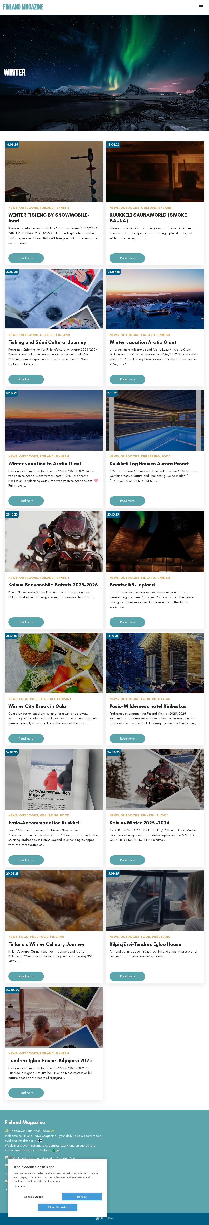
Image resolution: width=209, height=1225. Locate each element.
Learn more (20, 1186)
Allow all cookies (58, 1207)
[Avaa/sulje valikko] (201, 7)
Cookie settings (33, 1196)
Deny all (82, 1196)
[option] (104, 72)
